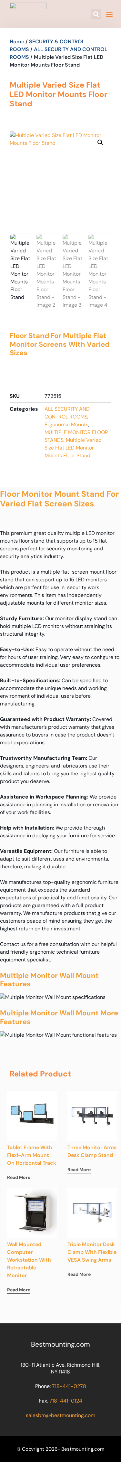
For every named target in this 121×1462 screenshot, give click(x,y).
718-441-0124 (65, 1400)
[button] (96, 14)
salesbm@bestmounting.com (60, 1415)
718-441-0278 (69, 1386)
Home (17, 41)
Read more (18, 1177)
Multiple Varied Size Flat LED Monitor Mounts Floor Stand (73, 448)
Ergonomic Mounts (66, 424)
